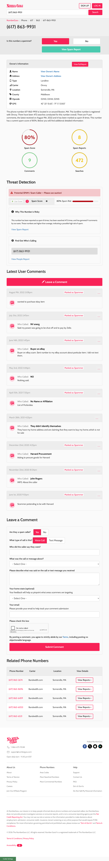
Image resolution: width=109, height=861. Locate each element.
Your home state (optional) (21, 588)
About (9, 772)
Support (76, 772)
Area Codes (44, 772)
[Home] (15, 5)
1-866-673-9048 (18, 747)
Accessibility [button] (11, 845)
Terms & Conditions (14, 838)
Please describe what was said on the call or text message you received (42, 570)
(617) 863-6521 (15, 716)
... (99, 292)
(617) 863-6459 (16, 698)
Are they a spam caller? (20, 532)
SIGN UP (85, 5)
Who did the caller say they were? (25, 547)
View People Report (20, 259)
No (86, 41)
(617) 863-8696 (16, 689)
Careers (9, 786)
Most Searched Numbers (49, 777)
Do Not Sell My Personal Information (87, 791)
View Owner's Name (50, 71)
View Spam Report (71, 49)
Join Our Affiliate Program (17, 791)
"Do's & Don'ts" (86, 823)
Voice (40, 540)
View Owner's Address (51, 76)
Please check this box (19, 621)
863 (38, 20)
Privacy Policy (12, 781)
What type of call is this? (20, 540)
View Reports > (84, 680)
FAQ (75, 781)
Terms (65, 637)
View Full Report (80, 64)
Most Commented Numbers (51, 781)
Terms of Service (13, 777)
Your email (14, 605)
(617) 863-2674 (15, 680)
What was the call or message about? (26, 558)
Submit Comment (54, 646)
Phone (24, 20)
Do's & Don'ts (78, 786)
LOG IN (97, 5)
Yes (55, 41)
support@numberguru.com (21, 752)
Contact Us (77, 777)
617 (31, 20)
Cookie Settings (8, 859)
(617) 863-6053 (16, 707)
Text (56, 540)
